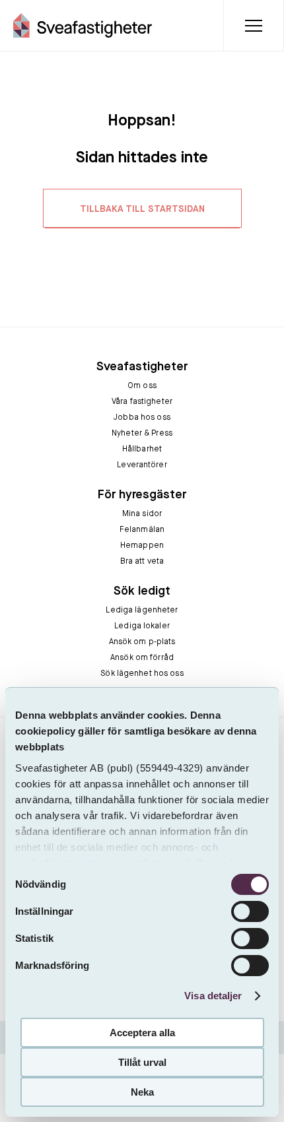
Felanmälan (142, 530)
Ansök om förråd (142, 658)
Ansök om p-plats (142, 642)
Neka (142, 1092)
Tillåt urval (142, 1062)
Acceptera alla (142, 1032)
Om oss (142, 386)
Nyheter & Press (142, 434)
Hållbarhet (142, 449)
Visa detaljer (213, 995)
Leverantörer (141, 465)
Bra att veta (142, 562)
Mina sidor (142, 514)
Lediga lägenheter (142, 610)
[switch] (250, 911)
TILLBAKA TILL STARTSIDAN (142, 209)
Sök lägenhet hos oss (141, 674)
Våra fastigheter (142, 402)
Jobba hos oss (142, 418)
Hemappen (142, 546)
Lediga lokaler (142, 626)
